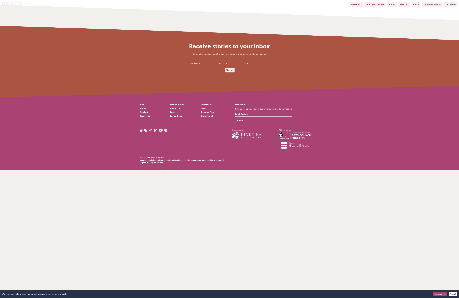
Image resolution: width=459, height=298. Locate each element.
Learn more (439, 294)
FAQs (203, 108)
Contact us (175, 108)
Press (172, 112)
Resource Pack (207, 112)
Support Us (145, 115)
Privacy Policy (176, 115)
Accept (453, 294)
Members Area (177, 104)
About (142, 104)
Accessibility (207, 104)
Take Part (144, 112)
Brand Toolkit (207, 115)
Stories (143, 108)
